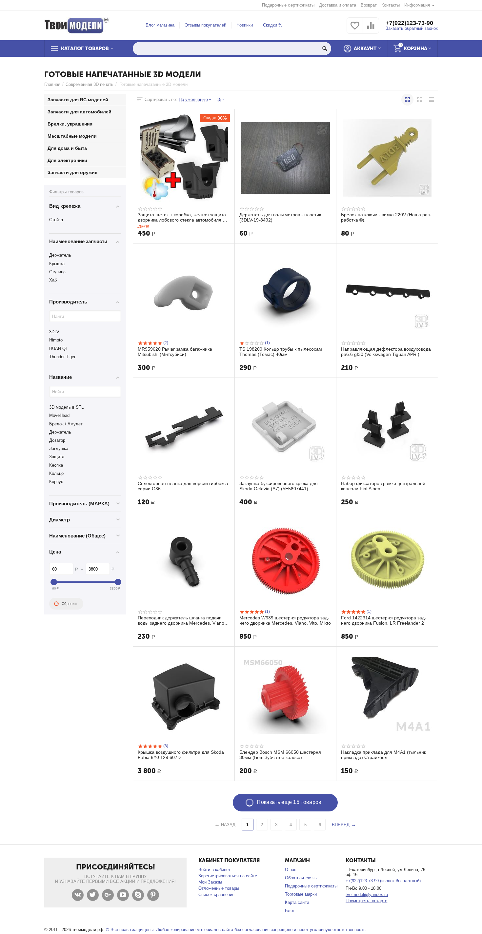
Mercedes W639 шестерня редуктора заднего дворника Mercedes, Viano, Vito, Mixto (285, 620)
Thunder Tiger (62, 356)
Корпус (56, 481)
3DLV (54, 331)
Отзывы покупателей (205, 25)
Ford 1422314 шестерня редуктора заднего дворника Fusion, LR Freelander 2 (383, 620)
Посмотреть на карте (366, 900)
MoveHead (59, 415)
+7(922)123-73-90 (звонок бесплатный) (383, 880)
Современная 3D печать (89, 84)
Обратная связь (300, 877)
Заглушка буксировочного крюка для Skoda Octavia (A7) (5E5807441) (278, 486)
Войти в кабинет (214, 869)
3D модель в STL (66, 407)
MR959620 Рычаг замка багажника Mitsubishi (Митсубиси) (175, 351)
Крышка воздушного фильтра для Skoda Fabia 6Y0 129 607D (181, 754)
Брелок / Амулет (66, 423)
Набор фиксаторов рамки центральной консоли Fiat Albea (383, 486)
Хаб (53, 280)
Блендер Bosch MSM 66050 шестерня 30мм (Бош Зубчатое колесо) (280, 754)
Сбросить (70, 604)
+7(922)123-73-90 (409, 23)
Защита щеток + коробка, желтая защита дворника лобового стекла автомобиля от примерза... (182, 217)
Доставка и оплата (337, 5)
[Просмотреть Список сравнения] (371, 29)
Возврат (369, 5)
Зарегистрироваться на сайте (227, 875)
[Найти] (324, 48)
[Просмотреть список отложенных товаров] (355, 29)
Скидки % (272, 25)
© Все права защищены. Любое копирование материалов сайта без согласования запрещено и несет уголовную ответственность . (237, 929)
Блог (289, 910)
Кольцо (56, 473)
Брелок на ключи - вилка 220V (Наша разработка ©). (386, 217)
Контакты (390, 5)
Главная (52, 84)
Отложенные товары (218, 888)
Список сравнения (216, 894)
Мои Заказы (210, 882)
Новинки (244, 25)
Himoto (56, 340)
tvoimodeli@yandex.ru (367, 894)
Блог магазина (160, 25)
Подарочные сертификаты (288, 5)
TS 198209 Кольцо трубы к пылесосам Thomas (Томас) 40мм (280, 351)
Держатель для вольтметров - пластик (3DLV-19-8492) (280, 217)
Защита (56, 456)
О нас (290, 869)
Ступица (57, 271)
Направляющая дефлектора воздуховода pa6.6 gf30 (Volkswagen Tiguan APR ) (386, 351)
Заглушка (58, 448)
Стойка (56, 219)
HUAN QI (58, 348)
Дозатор (57, 440)
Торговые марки (300, 894)
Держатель (60, 255)
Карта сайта (297, 902)
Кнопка (56, 465)
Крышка (57, 263)
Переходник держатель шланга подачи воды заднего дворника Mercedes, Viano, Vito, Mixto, (182, 620)
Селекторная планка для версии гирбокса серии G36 (183, 486)
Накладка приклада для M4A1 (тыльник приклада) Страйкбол (383, 754)
